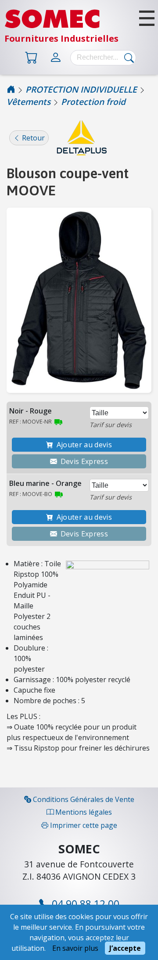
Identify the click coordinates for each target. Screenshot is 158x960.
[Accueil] (11, 89)
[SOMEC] (52, 27)
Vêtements (28, 102)
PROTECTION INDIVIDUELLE (81, 89)
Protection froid (93, 102)
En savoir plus (75, 948)
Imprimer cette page (82, 825)
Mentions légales (83, 812)
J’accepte (125, 948)
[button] (146, 18)
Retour (32, 138)
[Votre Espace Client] (57, 56)
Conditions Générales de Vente (82, 799)
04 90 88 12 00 (84, 904)
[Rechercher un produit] (126, 57)
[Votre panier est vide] (33, 56)
